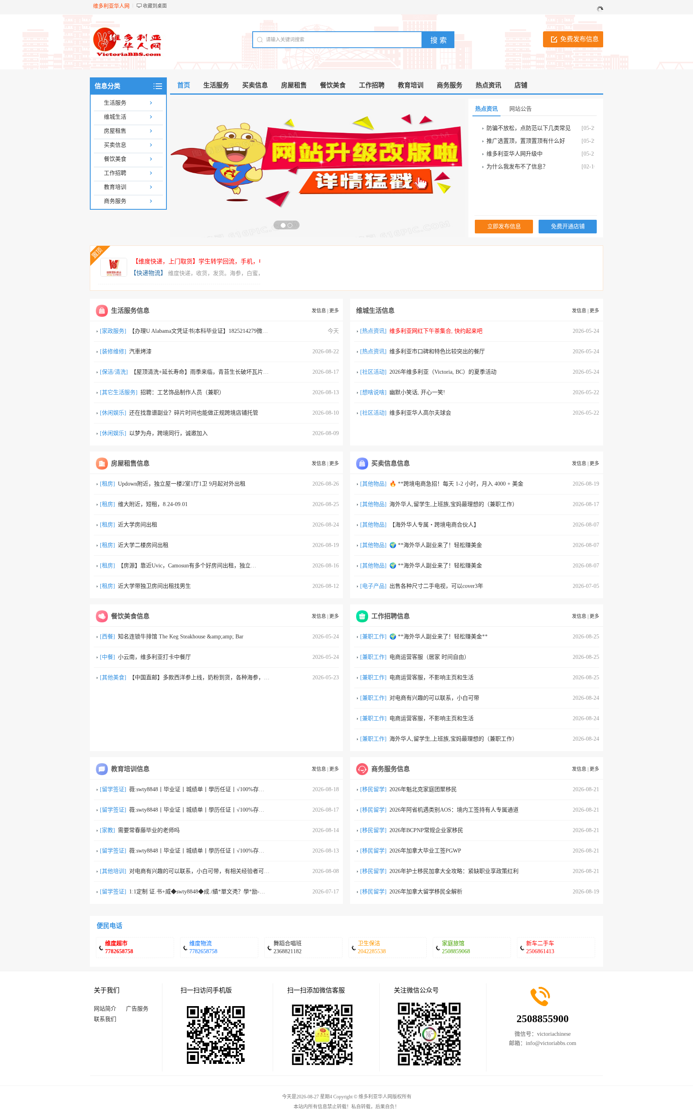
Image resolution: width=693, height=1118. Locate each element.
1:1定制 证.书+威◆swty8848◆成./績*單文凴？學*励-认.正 (200, 892)
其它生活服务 (119, 392)
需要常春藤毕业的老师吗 (149, 830)
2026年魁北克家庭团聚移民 (423, 789)
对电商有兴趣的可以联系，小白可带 (434, 698)
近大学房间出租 (137, 525)
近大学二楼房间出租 (143, 545)
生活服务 (115, 103)
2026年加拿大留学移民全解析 (425, 892)
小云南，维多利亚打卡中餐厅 (154, 657)
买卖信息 (115, 145)
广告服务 (137, 1009)
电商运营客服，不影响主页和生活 (431, 677)
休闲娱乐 (113, 413)
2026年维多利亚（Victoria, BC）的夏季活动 (442, 372)
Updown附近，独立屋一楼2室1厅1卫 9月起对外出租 (181, 484)
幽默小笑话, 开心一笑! (417, 392)
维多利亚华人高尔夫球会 (420, 413)
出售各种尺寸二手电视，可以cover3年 (436, 586)
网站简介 (105, 1009)
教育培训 (115, 187)
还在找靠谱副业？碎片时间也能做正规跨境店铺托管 (193, 413)
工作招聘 (115, 173)
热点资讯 (373, 331)
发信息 (319, 311)
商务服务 (115, 201)
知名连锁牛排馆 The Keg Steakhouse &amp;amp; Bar (180, 637)
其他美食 (113, 677)
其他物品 (373, 484)
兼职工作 (373, 637)
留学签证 (113, 789)
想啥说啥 (373, 392)
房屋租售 (115, 131)
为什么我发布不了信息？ (517, 167)
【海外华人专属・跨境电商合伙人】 (434, 525)
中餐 (107, 657)
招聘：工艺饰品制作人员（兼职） (182, 392)
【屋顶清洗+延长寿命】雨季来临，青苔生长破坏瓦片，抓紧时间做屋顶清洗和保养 (233, 372)
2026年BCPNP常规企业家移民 (426, 830)
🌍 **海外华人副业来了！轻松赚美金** (438, 637)
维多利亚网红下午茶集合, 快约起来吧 (435, 331)
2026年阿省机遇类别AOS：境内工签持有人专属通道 (454, 810)
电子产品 (373, 586)
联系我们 (105, 1019)
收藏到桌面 (155, 6)
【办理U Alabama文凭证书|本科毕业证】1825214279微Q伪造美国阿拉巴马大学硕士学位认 (240, 331)
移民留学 (373, 789)
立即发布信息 (504, 226)
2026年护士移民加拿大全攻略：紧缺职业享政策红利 (454, 871)
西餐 (107, 637)
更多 (334, 311)
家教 (107, 830)
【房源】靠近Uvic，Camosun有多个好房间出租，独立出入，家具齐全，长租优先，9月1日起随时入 (240, 566)
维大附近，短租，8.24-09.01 (153, 504)
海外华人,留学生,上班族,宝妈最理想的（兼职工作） (453, 504)
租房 (107, 484)
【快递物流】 (148, 273)
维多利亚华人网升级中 (514, 154)
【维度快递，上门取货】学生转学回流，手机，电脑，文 (207, 261)
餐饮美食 (115, 159)
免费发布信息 (579, 39)
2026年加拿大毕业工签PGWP (425, 851)
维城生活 (115, 117)
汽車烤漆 (140, 351)
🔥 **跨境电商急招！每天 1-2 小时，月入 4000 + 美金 (456, 484)
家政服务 (113, 331)
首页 (183, 85)
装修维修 (113, 351)
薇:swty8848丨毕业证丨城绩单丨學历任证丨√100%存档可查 (202, 789)
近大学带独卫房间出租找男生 (154, 586)
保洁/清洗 (114, 372)
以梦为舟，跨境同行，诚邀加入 (168, 433)
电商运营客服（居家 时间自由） (429, 657)
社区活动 (373, 372)
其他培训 (113, 871)
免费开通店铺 (568, 226)
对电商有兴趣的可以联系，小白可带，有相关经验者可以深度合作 (210, 871)
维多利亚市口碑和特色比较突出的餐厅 (437, 351)
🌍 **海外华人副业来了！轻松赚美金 (435, 545)
